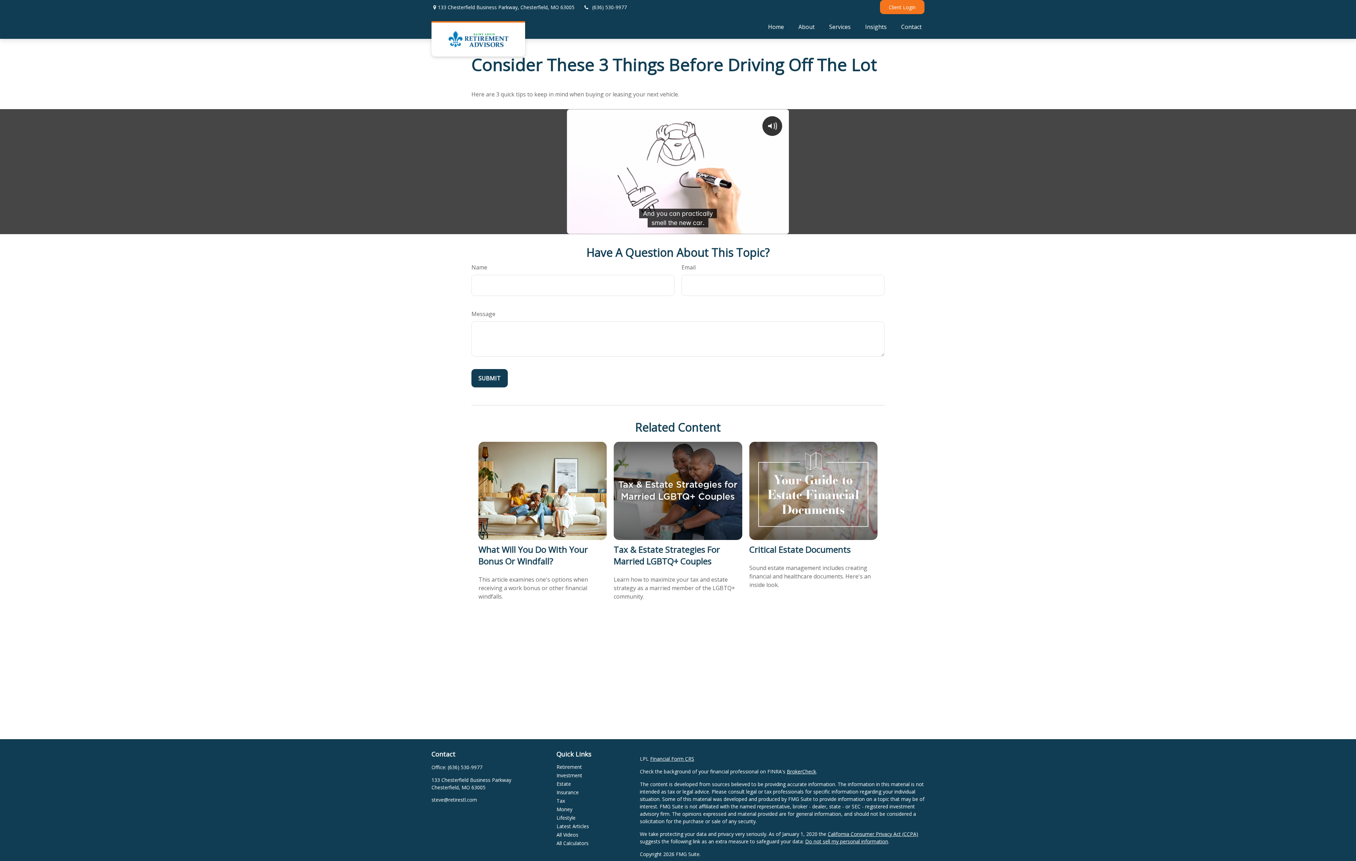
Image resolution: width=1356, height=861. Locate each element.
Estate (564, 783)
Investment (569, 775)
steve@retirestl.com (454, 799)
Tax (561, 800)
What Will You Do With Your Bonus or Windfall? (533, 555)
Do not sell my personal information (846, 841)
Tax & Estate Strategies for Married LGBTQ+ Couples (667, 555)
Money (564, 809)
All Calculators (573, 843)
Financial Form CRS (672, 758)
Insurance (568, 792)
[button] (776, 26)
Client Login (902, 7)
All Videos (567, 834)
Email (689, 267)
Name (479, 267)
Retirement (569, 767)
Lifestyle (566, 817)
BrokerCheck (801, 771)
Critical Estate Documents (800, 549)
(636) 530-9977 (609, 7)
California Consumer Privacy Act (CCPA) (873, 834)
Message (483, 314)
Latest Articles (573, 826)
